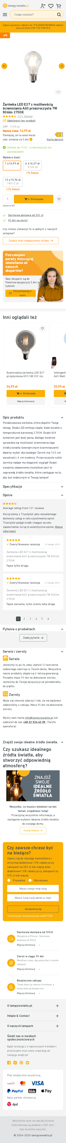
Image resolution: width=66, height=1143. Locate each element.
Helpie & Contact (18, 1016)
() (25, 116)
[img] (33, 66)
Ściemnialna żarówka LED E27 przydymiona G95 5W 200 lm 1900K (25, 374)
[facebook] (9, 1062)
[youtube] (27, 1062)
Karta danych (55, 139)
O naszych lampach (20, 1026)
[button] (33, 27)
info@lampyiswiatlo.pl (39, 718)
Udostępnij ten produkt (21, 120)
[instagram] (15, 1062)
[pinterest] (21, 1062)
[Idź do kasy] (62, 66)
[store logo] (16, 5)
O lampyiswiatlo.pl (19, 1006)
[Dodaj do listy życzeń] (59, 199)
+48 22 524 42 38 (34, 722)
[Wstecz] (4, 66)
